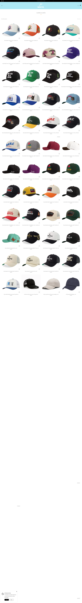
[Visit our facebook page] (2, 1)
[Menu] (1, 5)
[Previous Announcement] (28, 1)
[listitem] (41, 1)
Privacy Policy (6, 597)
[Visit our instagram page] (3, 1)
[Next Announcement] (53, 1)
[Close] (16, 591)
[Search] (78, 5)
